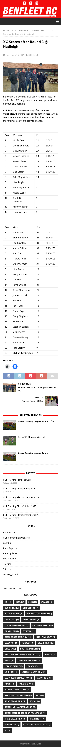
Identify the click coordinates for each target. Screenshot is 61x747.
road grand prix (15, 701)
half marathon (30, 648)
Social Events (9, 558)
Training (7, 563)
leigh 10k (11, 672)
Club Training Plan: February (17, 479)
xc (7, 730)
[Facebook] (24, 3)
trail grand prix (15, 718)
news (9, 683)
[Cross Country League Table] (9, 456)
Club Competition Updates (16, 537)
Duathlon (12, 631)
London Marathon (33, 672)
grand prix (45, 643)
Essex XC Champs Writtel (31, 437)
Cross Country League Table (33, 453)
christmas (12, 619)
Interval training (29, 660)
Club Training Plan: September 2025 (21, 514)
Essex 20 (28, 631)
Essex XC (11, 643)
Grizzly (10, 648)
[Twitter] (30, 3)
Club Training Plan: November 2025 (21, 497)
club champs (31, 619)
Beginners (12, 608)
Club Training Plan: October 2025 (19, 506)
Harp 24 (49, 654)
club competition (16, 625)
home (9, 660)
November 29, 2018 (15, 55)
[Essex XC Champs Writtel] (9, 440)
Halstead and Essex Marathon (22, 654)
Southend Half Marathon (20, 707)
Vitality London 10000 (36, 724)
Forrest (27, 643)
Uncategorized (10, 574)
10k (8, 602)
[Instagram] (36, 3)
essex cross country (18, 637)
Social (35, 701)
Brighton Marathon (39, 613)
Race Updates (10, 553)
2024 (19, 602)
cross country (42, 625)
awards (46, 602)
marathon (44, 678)
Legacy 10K (34, 666)
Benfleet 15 (9, 532)
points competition (17, 689)
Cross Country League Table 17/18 (36, 421)
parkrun (7, 542)
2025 (32, 602)
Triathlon (7, 569)
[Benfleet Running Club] (30, 16)
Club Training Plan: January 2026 (19, 488)
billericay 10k (13, 613)
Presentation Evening (18, 695)
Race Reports (10, 548)
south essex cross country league (25, 713)
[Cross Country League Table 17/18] (9, 425)
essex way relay (45, 637)
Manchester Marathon (18, 678)
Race (40, 695)
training (37, 718)
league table (14, 666)
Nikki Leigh (33, 55)
